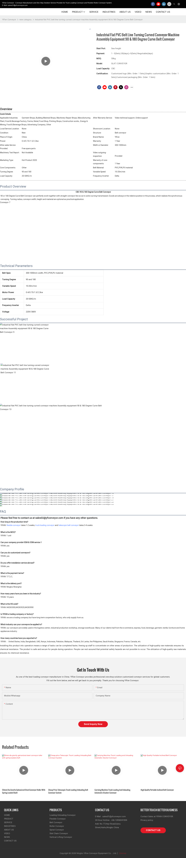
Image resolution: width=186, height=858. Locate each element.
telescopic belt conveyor (69, 525)
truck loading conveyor (44, 525)
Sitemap (122, 853)
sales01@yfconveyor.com (114, 816)
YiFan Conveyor (9, 19)
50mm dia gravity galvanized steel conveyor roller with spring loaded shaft (23, 791)
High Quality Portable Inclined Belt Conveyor (157, 789)
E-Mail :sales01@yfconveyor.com (15, 5)
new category (25, 19)
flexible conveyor (14, 525)
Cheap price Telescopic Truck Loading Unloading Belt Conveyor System (68, 791)
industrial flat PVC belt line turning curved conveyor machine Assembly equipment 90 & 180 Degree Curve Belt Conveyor (89, 19)
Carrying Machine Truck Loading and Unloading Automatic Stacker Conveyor (112, 791)
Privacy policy (147, 820)
